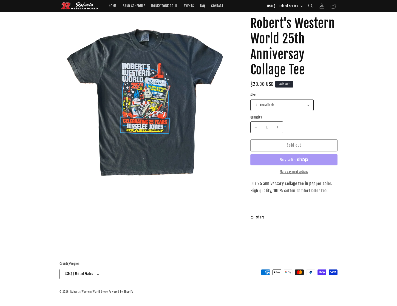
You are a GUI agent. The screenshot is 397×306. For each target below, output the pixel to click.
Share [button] (260, 217)
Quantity (256, 117)
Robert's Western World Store (89, 291)
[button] (310, 5)
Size (253, 95)
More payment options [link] (294, 171)
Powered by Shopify (121, 291)
